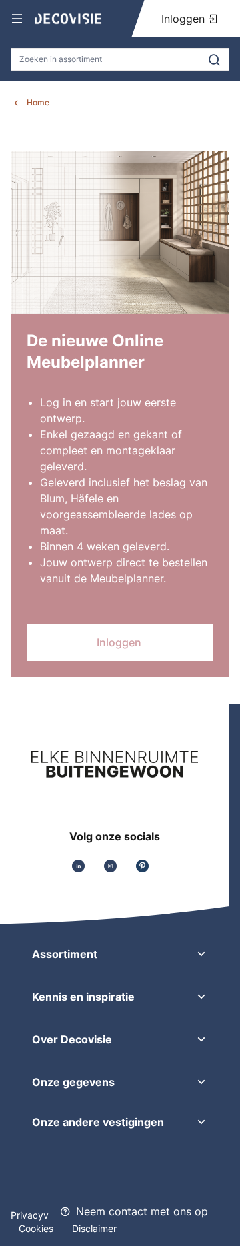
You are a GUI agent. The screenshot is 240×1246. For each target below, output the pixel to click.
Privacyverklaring (49, 1215)
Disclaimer (94, 1228)
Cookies (37, 1228)
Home (38, 102)
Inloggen (184, 18)
